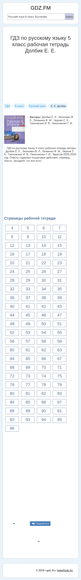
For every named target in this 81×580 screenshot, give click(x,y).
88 (12, 410)
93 (28, 419)
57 (28, 341)
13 (28, 245)
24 (12, 271)
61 (28, 350)
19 (59, 254)
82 (43, 393)
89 (28, 410)
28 (12, 280)
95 (59, 419)
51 (59, 323)
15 (59, 245)
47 (59, 315)
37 (28, 297)
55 (59, 332)
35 (59, 289)
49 (28, 323)
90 (43, 410)
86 (43, 402)
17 (28, 254)
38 (43, 297)
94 (43, 419)
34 (43, 289)
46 (43, 315)
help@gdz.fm (65, 570)
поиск (69, 16)
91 (59, 410)
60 (12, 350)
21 (28, 262)
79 (59, 384)
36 (12, 297)
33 (28, 289)
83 (59, 393)
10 (43, 236)
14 (43, 245)
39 (59, 297)
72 (12, 376)
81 (28, 393)
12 (12, 245)
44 (12, 315)
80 (12, 393)
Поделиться (42, 523)
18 (43, 254)
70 (43, 367)
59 (59, 341)
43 (59, 306)
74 (43, 376)
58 (43, 341)
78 (43, 384)
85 (28, 402)
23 (59, 262)
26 (43, 271)
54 (43, 332)
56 (12, 341)
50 (43, 323)
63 (59, 350)
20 (12, 262)
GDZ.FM (41, 8)
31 (59, 280)
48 (12, 323)
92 (12, 419)
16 (12, 254)
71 (59, 367)
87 (59, 402)
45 (28, 315)
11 (59, 236)
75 (59, 376)
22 (43, 262)
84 (12, 402)
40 (12, 306)
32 (12, 289)
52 (12, 332)
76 (12, 384)
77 (28, 384)
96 (12, 428)
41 (28, 306)
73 (28, 376)
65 (28, 358)
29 (28, 280)
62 (43, 350)
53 (28, 332)
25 (28, 271)
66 (43, 358)
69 (28, 367)
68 (12, 367)
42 (43, 306)
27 (59, 271)
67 (59, 358)
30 (43, 280)
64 (12, 358)
